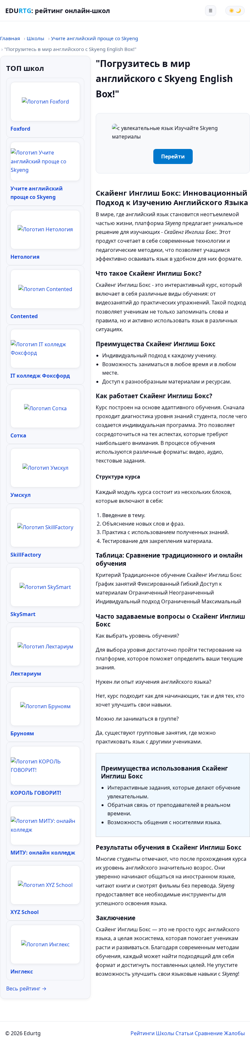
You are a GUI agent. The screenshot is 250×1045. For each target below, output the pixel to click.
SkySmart (22, 614)
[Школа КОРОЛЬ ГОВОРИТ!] (45, 766)
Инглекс (21, 971)
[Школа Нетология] (45, 229)
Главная (10, 38)
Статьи (184, 1033)
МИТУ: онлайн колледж (42, 852)
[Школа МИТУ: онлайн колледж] (45, 825)
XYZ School (24, 912)
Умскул (20, 494)
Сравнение (209, 1033)
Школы (35, 38)
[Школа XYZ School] (45, 885)
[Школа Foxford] (45, 101)
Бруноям (22, 733)
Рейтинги (143, 1033)
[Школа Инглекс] (45, 944)
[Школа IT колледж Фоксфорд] (45, 348)
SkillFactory (25, 554)
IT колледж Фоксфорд (40, 375)
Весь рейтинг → (26, 988)
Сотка (18, 435)
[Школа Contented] (45, 289)
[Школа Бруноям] (45, 706)
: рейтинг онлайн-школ (57, 10)
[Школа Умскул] (45, 468)
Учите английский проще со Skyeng (94, 38)
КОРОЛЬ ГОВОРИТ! (35, 792)
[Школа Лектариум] (45, 646)
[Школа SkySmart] (45, 587)
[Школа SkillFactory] (45, 527)
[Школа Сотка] (45, 408)
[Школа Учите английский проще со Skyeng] (45, 161)
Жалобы (234, 1033)
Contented (24, 316)
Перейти (173, 156)
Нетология (24, 256)
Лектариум (25, 673)
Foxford (20, 128)
